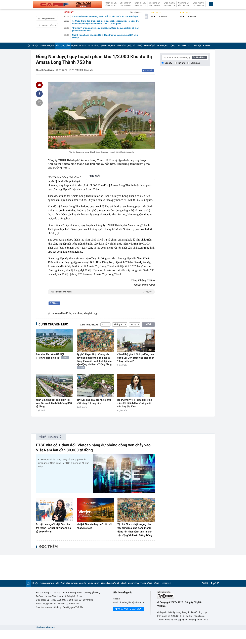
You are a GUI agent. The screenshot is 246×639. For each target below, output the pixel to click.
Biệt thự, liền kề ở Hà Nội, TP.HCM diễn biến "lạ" (50, 356)
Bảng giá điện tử (48, 18)
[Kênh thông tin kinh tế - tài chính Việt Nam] (67, 4)
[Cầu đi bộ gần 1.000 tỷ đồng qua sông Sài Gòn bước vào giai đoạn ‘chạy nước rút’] (136, 340)
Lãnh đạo (195, 63)
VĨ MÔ (139, 46)
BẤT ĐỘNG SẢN (63, 46)
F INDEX (207, 45)
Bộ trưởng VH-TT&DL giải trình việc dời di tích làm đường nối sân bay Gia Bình (134, 403)
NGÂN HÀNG (93, 46)
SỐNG (172, 46)
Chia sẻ (148, 70)
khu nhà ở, (78, 313)
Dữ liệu (197, 45)
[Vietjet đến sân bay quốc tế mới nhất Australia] (95, 510)
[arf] (101, 295)
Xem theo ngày (89, 324)
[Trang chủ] (28, 45)
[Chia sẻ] (39, 93)
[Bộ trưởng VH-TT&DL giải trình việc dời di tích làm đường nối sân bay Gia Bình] (136, 385)
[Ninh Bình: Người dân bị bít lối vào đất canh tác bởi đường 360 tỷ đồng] (54, 385)
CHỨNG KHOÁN (47, 46)
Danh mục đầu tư (49, 25)
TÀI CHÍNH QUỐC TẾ (126, 46)
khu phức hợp (90, 313)
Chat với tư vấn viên (129, 609)
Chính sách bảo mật (45, 627)
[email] (39, 102)
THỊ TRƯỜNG (162, 46)
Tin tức (181, 63)
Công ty (168, 63)
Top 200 (215, 583)
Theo (101, 292)
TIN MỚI (95, 176)
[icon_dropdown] (211, 4)
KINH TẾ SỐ (149, 46)
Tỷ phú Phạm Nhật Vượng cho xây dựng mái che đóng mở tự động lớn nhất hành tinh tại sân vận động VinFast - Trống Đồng (94, 359)
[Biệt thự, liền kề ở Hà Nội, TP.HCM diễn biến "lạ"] (54, 340)
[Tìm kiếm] (199, 57)
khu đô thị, (66, 313)
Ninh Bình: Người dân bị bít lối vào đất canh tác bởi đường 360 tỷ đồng (54, 403)
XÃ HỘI (34, 46)
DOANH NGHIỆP (78, 46)
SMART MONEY (108, 46)
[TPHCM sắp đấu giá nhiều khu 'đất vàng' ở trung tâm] (95, 385)
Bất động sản (86, 70)
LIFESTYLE (181, 46)
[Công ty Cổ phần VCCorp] (183, 595)
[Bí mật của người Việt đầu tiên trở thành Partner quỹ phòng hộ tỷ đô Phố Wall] (54, 510)
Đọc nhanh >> (136, 12)
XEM (148, 324)
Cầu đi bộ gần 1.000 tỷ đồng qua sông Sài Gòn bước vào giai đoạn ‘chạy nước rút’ (135, 358)
